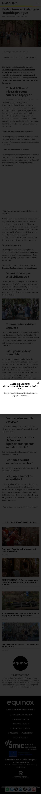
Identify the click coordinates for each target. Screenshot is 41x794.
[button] (38, 382)
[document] (20, 397)
